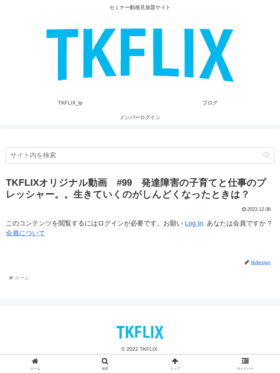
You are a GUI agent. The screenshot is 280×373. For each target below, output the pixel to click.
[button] (266, 155)
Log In (194, 223)
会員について (25, 233)
